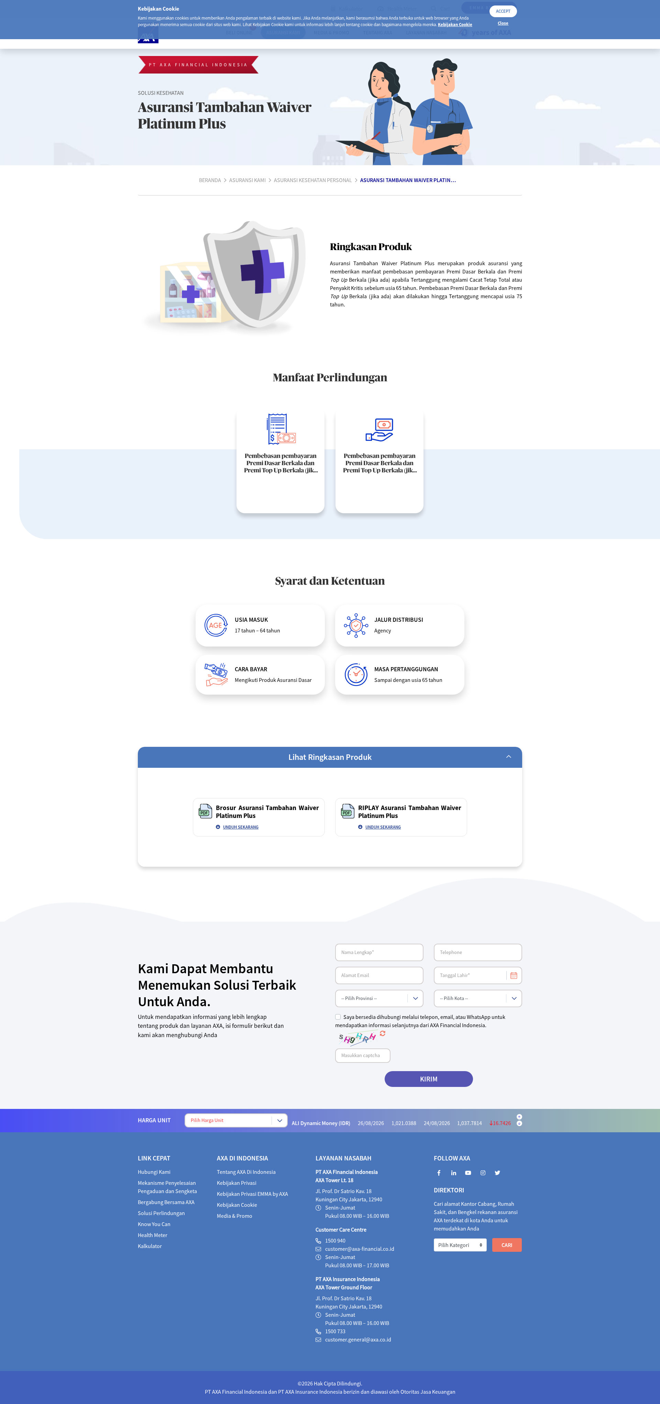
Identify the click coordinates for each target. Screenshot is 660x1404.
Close (503, 23)
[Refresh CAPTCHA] (382, 1033)
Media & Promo (234, 1215)
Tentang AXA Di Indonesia (246, 1171)
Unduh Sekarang (240, 827)
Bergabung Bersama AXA (166, 1202)
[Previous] (519, 1117)
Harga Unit (154, 1120)
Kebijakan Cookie (455, 24)
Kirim (429, 1079)
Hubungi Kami (154, 1171)
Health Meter (152, 1235)
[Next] (519, 1123)
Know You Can (154, 1224)
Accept (503, 11)
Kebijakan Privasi (236, 1182)
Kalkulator (150, 1246)
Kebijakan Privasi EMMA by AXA (252, 1193)
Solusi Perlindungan (161, 1213)
